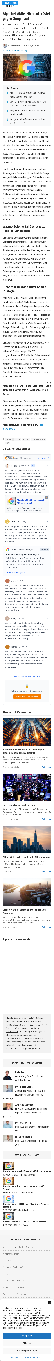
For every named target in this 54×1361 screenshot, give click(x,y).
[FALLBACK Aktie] (27, 732)
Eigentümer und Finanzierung (15, 1294)
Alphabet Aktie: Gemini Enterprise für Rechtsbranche (27, 1171)
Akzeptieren (27, 1335)
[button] (49, 1302)
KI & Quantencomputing (18, 50)
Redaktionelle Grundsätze (13, 1280)
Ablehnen (27, 1343)
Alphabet (9, 439)
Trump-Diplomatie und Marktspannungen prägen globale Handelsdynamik (23, 751)
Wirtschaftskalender (11, 1253)
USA (8, 443)
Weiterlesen (46, 767)
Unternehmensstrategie (38, 439)
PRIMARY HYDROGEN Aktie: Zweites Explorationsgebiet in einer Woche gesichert (25, 1112)
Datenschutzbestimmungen (27, 1357)
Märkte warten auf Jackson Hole (19, 804)
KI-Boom (17, 439)
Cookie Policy (14, 1357)
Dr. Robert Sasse (14, 45)
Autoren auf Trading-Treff (13, 1267)
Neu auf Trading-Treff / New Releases (18, 1247)
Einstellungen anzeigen (27, 1350)
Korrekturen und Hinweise (13, 1287)
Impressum (40, 1357)
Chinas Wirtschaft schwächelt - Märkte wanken (26, 857)
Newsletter (7, 1260)
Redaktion (7, 1273)
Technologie (26, 439)
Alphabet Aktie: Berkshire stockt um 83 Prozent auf (26, 1221)
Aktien (5, 50)
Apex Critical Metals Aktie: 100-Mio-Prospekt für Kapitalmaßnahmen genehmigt (24, 1094)
